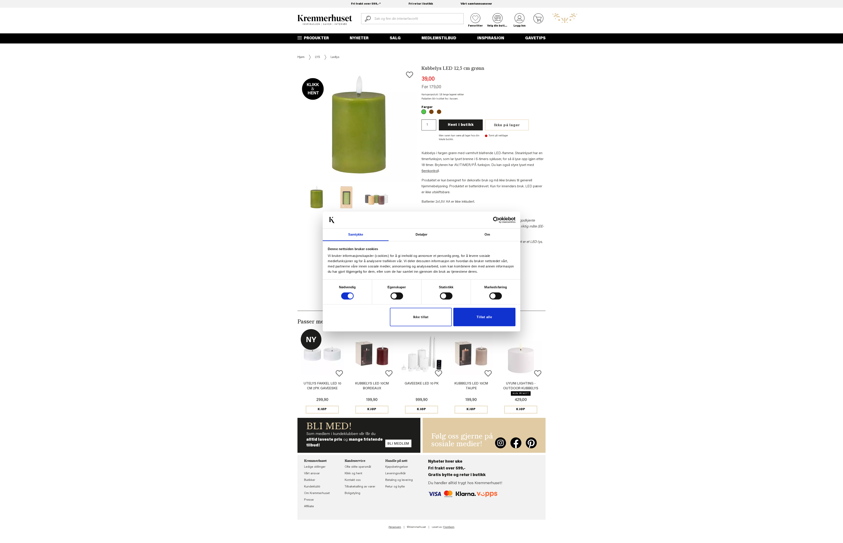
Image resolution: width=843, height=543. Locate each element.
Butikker (309, 480)
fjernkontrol (430, 171)
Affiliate (309, 506)
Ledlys (335, 57)
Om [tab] (487, 234)
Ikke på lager (507, 125)
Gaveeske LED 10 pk (422, 383)
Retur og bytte (395, 486)
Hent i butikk (461, 125)
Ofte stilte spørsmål (358, 467)
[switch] (397, 295)
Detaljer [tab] (422, 234)
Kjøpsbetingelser (396, 467)
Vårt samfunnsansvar (476, 3)
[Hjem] (324, 19)
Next (424, 138)
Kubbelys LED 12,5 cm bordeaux (431, 112)
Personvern (395, 527)
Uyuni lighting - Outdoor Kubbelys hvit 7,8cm (520, 388)
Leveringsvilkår (395, 473)
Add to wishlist (339, 373)
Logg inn (519, 26)
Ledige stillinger (315, 467)
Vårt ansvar (312, 473)
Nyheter (359, 38)
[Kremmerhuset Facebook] (515, 442)
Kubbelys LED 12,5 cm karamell (439, 112)
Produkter (316, 38)
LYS (317, 57)
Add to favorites (409, 74)
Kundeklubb (312, 486)
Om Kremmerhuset (317, 493)
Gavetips (535, 38)
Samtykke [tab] (355, 234)
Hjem (300, 57)
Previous (294, 138)
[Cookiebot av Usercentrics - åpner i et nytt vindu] (496, 220)
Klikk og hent (353, 473)
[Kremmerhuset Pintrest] (531, 442)
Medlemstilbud (439, 38)
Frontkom (448, 527)
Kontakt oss (353, 480)
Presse (309, 500)
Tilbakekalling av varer (360, 486)
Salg (395, 38)
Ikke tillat (421, 317)
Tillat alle (484, 317)
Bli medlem (398, 444)
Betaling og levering (399, 480)
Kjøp (322, 409)
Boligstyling (352, 493)
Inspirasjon (490, 38)
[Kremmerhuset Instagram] (500, 442)
